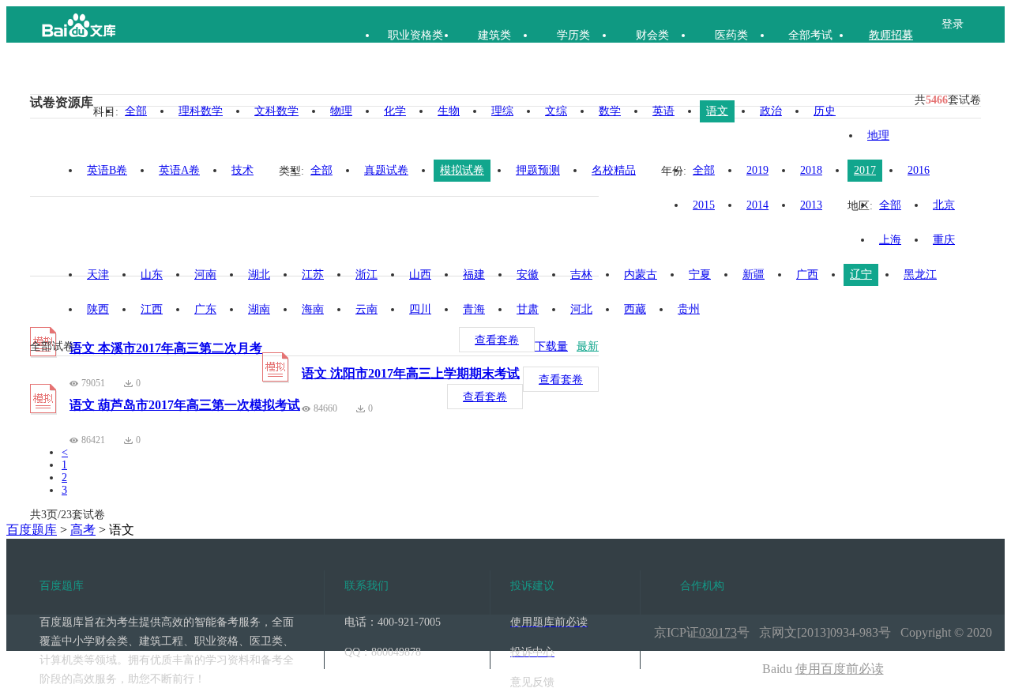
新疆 (753, 274)
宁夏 (700, 274)
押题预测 (538, 170)
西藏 (635, 309)
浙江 (366, 274)
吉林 (581, 274)
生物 (449, 111)
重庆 (944, 240)
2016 (919, 170)
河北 (581, 309)
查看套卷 (497, 340)
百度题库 (31, 529)
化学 (395, 111)
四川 (420, 309)
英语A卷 (179, 170)
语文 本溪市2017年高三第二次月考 (166, 347)
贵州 (689, 309)
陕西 (98, 309)
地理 (878, 135)
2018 (811, 170)
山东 (152, 274)
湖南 (259, 309)
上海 (890, 240)
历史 (825, 111)
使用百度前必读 (839, 668)
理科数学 (201, 111)
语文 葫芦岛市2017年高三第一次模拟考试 (185, 404)
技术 (242, 170)
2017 (865, 170)
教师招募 (891, 35)
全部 (136, 111)
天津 (98, 274)
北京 (944, 205)
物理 (341, 111)
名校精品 (614, 170)
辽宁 (861, 274)
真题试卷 (386, 170)
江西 (152, 309)
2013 (811, 205)
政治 (771, 111)
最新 (588, 346)
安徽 (528, 274)
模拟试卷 (462, 170)
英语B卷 (107, 170)
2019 (757, 170)
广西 (807, 274)
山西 (420, 274)
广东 (205, 309)
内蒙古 (640, 274)
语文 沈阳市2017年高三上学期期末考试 (411, 373)
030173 (718, 632)
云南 (366, 309)
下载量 (551, 346)
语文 (717, 111)
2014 (757, 205)
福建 (474, 274)
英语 (663, 111)
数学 (610, 111)
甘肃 (528, 309)
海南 (313, 309)
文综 (556, 111)
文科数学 (276, 111)
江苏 (313, 274)
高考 (83, 529)
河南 (205, 274)
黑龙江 (920, 274)
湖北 (259, 274)
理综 (502, 111)
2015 (704, 205)
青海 (474, 309)
